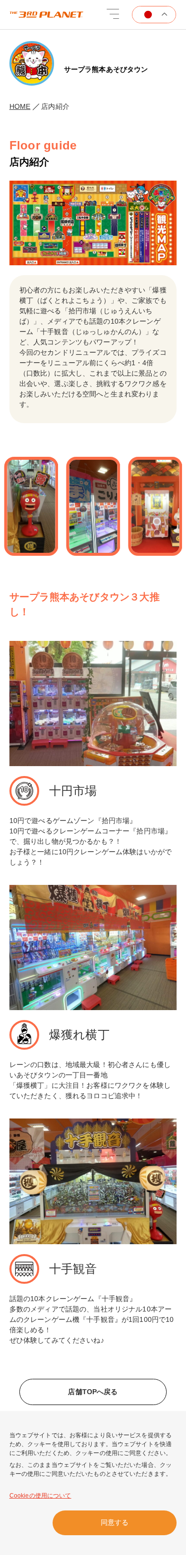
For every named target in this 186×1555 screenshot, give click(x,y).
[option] (86, 506)
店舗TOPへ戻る (93, 1392)
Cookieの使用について (40, 1495)
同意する (114, 1522)
